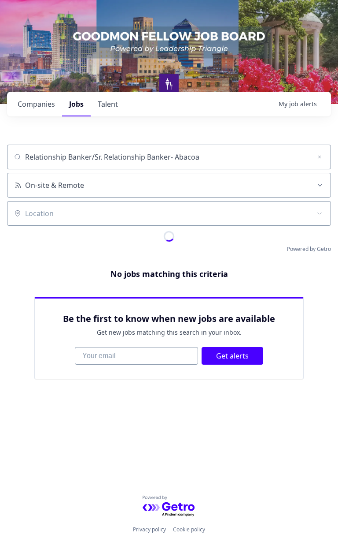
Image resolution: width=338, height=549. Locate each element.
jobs (76, 104)
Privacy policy (149, 529)
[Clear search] (319, 157)
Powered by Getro (309, 249)
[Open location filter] (319, 213)
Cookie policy (189, 529)
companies (36, 104)
